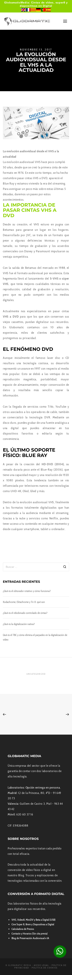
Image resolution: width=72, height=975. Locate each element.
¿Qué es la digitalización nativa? (19, 624)
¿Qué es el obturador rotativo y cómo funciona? (27, 591)
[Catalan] (33, 9)
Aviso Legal (41, 965)
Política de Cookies (45, 967)
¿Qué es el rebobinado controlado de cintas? (25, 613)
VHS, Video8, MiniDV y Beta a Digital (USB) (33, 919)
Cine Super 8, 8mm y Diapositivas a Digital (33, 924)
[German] (38, 9)
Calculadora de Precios (23, 929)
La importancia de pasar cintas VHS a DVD (29, 210)
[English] (23, 9)
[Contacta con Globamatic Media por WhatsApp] (60, 951)
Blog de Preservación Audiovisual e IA (30, 938)
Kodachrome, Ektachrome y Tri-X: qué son (24, 602)
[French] (28, 9)
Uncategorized (36, 674)
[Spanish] (48, 9)
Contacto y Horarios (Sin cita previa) (30, 933)
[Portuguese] (43, 9)
